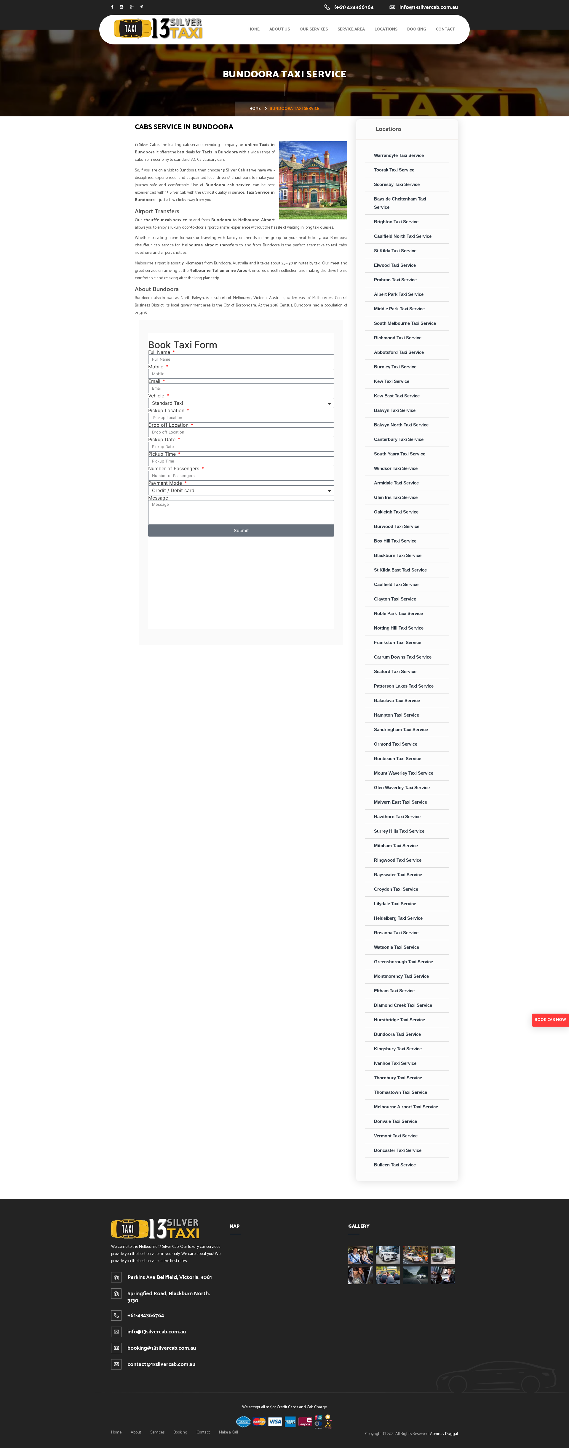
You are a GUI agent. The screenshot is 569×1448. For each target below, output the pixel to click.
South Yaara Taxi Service (399, 453)
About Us (279, 29)
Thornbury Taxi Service (398, 1077)
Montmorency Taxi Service (401, 976)
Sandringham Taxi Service (401, 729)
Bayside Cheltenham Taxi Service (400, 203)
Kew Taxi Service (391, 381)
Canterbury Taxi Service (398, 439)
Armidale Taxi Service (396, 482)
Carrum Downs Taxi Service (402, 656)
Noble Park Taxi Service (398, 613)
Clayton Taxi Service (395, 598)
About (136, 1432)
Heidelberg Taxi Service (398, 918)
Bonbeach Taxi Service (397, 758)
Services (157, 1432)
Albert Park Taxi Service (398, 294)
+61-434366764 (145, 1315)
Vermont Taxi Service (396, 1135)
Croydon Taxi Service (396, 889)
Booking (416, 29)
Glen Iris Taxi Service (396, 497)
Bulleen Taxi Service (395, 1164)
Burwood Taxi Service (396, 526)
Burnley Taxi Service (395, 366)
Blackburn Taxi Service (397, 555)
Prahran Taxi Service (395, 279)
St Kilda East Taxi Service (400, 569)
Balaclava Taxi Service (397, 700)
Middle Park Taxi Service (399, 308)
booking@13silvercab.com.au (161, 1348)
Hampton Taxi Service (396, 714)
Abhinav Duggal (444, 1434)
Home (254, 29)
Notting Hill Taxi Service (398, 627)
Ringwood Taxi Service (397, 860)
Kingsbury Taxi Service (398, 1048)
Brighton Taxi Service (396, 221)
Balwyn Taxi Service (394, 410)
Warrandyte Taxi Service (399, 155)
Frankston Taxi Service (397, 642)
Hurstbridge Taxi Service (399, 1019)
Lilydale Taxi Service (395, 903)
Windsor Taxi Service (396, 468)
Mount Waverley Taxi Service (403, 773)
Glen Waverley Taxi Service (402, 787)
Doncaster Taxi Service (397, 1150)
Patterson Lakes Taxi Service (404, 685)
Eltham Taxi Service (394, 990)
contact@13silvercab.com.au (161, 1364)
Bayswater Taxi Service (398, 874)
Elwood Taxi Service (395, 265)
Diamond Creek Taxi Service (403, 1005)
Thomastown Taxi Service (400, 1092)
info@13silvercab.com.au (428, 7)
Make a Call (228, 1432)
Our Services (314, 29)
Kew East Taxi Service (397, 395)
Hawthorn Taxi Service (397, 816)
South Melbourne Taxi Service (405, 323)
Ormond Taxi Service (395, 744)
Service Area (351, 29)
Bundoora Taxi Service (397, 1034)
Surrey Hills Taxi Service (399, 831)
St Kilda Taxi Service (395, 250)
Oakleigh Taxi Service (396, 511)
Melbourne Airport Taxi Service (406, 1106)
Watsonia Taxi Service (396, 947)
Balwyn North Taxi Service (401, 424)
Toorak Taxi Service (394, 169)
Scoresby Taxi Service (397, 184)
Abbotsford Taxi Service (399, 352)
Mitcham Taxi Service (396, 845)
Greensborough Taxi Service (403, 961)
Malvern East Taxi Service (400, 802)
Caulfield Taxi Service (396, 584)
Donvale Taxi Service (395, 1121)
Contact (445, 29)
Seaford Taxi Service (395, 671)
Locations (386, 29)
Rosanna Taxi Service (396, 932)
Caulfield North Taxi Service (402, 236)
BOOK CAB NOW (550, 1020)
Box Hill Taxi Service (395, 540)
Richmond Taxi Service (397, 337)
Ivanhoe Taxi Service (395, 1063)
